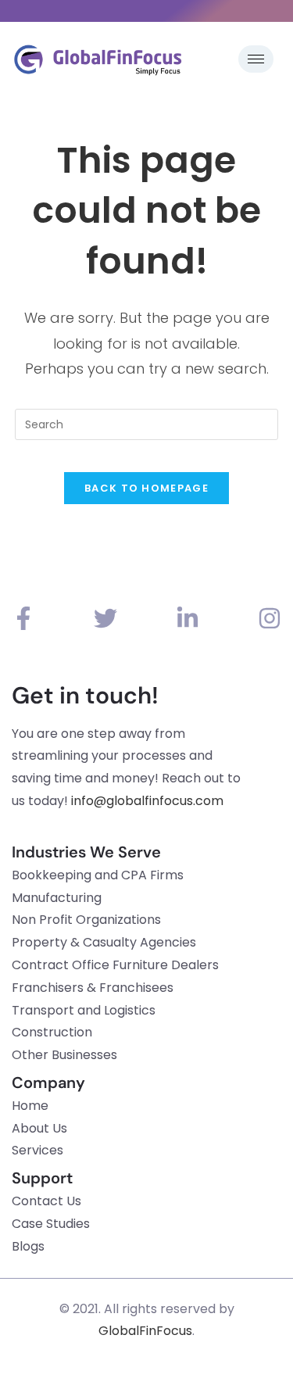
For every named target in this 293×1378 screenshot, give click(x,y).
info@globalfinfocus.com (147, 801)
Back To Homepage (146, 488)
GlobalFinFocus (145, 1331)
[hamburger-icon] (255, 59)
